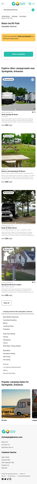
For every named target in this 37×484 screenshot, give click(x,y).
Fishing (5, 337)
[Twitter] (5, 479)
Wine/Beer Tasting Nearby (12, 346)
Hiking (5, 370)
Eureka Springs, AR (7, 226)
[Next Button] (33, 93)
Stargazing (7, 340)
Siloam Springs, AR (7, 112)
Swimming (6, 357)
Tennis (5, 343)
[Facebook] (3, 479)
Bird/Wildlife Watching (10, 317)
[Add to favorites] (32, 79)
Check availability (18, 54)
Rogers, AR (5, 169)
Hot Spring (6, 360)
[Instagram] (10, 479)
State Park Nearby (9, 334)
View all (6, 303)
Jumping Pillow (8, 326)
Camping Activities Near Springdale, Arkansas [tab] (17, 311)
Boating (5, 364)
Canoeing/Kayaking (10, 320)
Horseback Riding (9, 353)
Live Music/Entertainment (12, 367)
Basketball (6, 350)
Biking (5, 323)
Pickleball (6, 329)
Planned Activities (9, 373)
